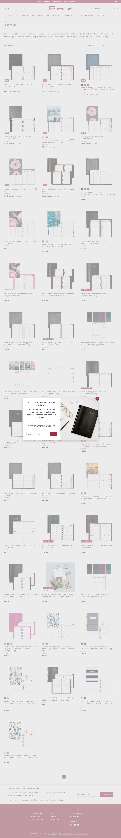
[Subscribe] (53, 434)
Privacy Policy (46, 426)
